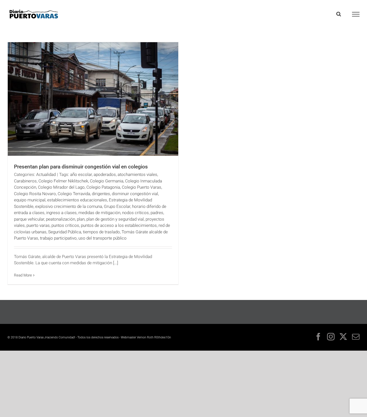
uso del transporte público (102, 238)
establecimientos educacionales (77, 199)
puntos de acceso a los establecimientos (119, 225)
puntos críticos (65, 225)
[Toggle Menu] (356, 14)
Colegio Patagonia (103, 187)
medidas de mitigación (99, 212)
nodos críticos (135, 212)
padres (157, 212)
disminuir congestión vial (135, 193)
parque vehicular (29, 219)
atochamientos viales (137, 174)
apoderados (105, 174)
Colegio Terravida (74, 193)
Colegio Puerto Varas (141, 187)
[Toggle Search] (338, 13)
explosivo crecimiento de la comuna (68, 206)
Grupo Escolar (117, 206)
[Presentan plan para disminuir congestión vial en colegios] (93, 99)
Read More (23, 275)
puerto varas (38, 225)
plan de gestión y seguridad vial (115, 219)
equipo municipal (29, 199)
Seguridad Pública (64, 231)
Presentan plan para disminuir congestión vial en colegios (81, 167)
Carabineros (25, 180)
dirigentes (101, 193)
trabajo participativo (58, 238)
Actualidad (46, 174)
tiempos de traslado (101, 231)
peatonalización (60, 219)
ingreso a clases (61, 212)
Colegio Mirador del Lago (61, 187)
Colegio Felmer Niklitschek (63, 180)
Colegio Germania (106, 180)
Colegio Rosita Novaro (35, 193)
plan (81, 219)
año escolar (81, 174)
